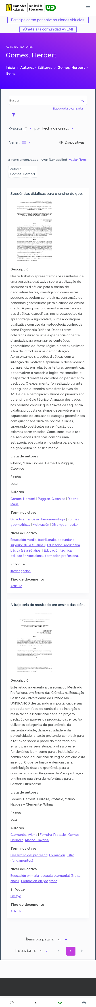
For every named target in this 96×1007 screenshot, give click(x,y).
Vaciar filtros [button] (78, 159)
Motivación (41, 524)
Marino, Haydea (37, 840)
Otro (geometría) (65, 524)
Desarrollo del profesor (28, 855)
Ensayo (15, 896)
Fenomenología (53, 519)
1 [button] (70, 951)
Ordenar (15, 128)
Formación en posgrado (39, 881)
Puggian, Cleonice (51, 499)
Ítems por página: (40, 939)
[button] (58, 950)
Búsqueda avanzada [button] (68, 108)
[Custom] (12, 1002)
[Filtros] (15, 114)
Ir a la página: (25, 950)
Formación (57, 855)
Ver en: (15, 142)
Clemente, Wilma (23, 834)
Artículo (16, 586)
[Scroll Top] (84, 1002)
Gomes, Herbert (22, 499)
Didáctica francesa (24, 519)
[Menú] (88, 8)
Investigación (20, 571)
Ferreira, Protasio (53, 834)
